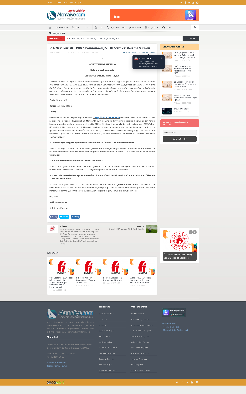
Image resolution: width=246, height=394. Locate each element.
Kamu (100, 27)
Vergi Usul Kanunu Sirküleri (88, 52)
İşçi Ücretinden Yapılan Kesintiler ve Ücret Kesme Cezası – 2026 (185, 84)
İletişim (78, 2)
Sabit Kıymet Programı (139, 336)
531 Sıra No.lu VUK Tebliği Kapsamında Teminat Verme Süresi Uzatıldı (140, 280)
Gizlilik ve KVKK (170, 323)
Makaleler (136, 27)
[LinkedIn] (189, 2)
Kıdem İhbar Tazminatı (139, 353)
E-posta (137, 52)
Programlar (153, 27)
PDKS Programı (136, 364)
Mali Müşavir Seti (137, 314)
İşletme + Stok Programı (140, 342)
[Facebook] (185, 2)
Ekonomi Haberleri (60, 27)
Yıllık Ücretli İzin (105, 336)
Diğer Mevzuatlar (117, 27)
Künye (64, 365)
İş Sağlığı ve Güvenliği (108, 348)
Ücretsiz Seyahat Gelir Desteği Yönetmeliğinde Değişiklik (94, 38)
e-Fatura (102, 325)
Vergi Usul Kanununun (106, 117)
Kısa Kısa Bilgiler (105, 364)
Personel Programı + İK (139, 319)
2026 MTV (103, 319)
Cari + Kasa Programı (139, 348)
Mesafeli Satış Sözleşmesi (175, 330)
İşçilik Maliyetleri (105, 342)
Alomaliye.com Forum (108, 370)
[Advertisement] (179, 185)
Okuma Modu (149, 52)
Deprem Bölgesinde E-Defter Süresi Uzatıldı (113, 279)
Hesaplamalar (58, 33)
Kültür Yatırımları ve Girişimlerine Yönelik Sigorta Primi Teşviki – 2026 (183, 70)
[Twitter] (181, 2)
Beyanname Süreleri (107, 353)
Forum (50, 2)
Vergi (77, 27)
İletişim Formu (53, 365)
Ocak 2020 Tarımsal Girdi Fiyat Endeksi (127, 229)
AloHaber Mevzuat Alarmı (140, 370)
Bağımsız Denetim (106, 359)
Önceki (64, 226)
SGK (89, 27)
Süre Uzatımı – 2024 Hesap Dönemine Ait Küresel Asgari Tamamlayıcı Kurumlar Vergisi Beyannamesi (61, 283)
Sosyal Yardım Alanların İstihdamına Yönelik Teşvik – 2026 (185, 97)
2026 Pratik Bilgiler (181, 109)
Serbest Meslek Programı (140, 331)
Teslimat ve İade (171, 326)
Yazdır (128, 52)
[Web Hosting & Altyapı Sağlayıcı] (56, 382)
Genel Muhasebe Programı (141, 325)
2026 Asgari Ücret (106, 314)
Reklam (58, 2)
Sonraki (139, 226)
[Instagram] (197, 2)
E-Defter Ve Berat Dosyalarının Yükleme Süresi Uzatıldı (85, 280)
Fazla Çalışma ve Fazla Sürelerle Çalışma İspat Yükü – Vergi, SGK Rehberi (185, 55)
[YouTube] (193, 2)
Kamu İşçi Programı (138, 359)
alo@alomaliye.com (56, 362)
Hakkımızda (68, 2)
